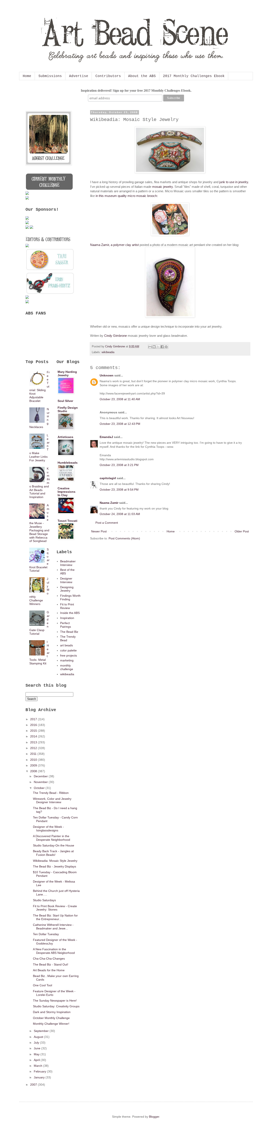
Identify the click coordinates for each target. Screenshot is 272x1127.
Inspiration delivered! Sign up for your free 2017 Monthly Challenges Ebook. (136, 90)
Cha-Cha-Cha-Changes (49, 958)
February (40, 1071)
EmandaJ (106, 437)
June (37, 1048)
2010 (34, 759)
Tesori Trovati (67, 520)
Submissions (50, 76)
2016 (34, 725)
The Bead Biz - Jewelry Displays (54, 866)
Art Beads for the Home (49, 970)
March (38, 1065)
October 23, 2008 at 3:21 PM (119, 465)
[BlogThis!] (154, 347)
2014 (34, 736)
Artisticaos (65, 437)
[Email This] (150, 347)
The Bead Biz (69, 631)
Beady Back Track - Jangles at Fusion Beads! (53, 852)
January (39, 1077)
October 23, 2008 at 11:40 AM (120, 399)
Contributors (108, 76)
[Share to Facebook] (162, 347)
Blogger (154, 1116)
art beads (66, 645)
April (37, 1060)
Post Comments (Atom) (124, 538)
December (41, 776)
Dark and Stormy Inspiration (52, 1012)
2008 (34, 771)
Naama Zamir (109, 502)
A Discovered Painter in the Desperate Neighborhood (51, 837)
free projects (68, 655)
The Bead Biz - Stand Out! (50, 964)
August (39, 1037)
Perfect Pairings (65, 624)
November (41, 782)
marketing (67, 660)
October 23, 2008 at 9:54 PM (119, 489)
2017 (34, 719)
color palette (68, 650)
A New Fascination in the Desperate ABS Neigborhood (54, 950)
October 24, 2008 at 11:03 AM (120, 514)
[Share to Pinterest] (166, 347)
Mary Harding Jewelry (67, 373)
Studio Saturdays (44, 900)
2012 (34, 748)
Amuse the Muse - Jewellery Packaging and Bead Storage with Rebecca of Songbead (39, 523)
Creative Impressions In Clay (66, 492)
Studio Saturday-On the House (53, 845)
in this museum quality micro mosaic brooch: (127, 196)
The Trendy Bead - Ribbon (51, 792)
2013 (34, 742)
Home (27, 76)
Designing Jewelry (67, 588)
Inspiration (67, 618)
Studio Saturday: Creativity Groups (56, 1006)
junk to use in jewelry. (234, 182)
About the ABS (142, 76)
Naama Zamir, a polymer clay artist (114, 245)
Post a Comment (106, 522)
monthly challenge (66, 667)
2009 (34, 765)
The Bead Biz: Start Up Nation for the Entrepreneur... (55, 917)
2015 (34, 730)
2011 (33, 753)
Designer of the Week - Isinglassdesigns (48, 828)
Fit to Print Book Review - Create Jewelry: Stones (55, 907)
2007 (34, 1084)
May (37, 1054)
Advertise (78, 76)
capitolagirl (108, 478)
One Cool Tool (42, 985)
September (42, 1031)
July (37, 1042)
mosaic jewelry (162, 186)
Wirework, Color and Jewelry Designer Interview (52, 800)
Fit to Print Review (67, 606)
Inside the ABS (70, 613)
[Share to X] (158, 347)
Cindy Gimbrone (115, 335)
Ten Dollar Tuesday (46, 934)
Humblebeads (68, 462)
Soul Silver (65, 401)
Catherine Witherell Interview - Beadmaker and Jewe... (53, 926)
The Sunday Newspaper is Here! (55, 1000)
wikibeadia (108, 352)
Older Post (242, 531)
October (39, 788)
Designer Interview (66, 580)
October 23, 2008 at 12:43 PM (120, 423)
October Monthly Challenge (51, 1018)
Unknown (106, 375)
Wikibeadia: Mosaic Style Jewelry (55, 860)
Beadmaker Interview (68, 563)
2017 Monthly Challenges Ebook (194, 76)
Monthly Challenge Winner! (51, 1023)
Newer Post (99, 531)
